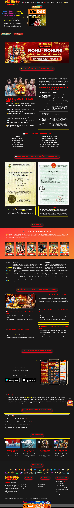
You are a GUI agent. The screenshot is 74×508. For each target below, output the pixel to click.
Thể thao (60, 2)
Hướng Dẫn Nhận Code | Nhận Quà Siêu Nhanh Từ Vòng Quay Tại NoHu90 (45, 450)
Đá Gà (53, 2)
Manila (49, 79)
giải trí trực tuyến (7, 20)
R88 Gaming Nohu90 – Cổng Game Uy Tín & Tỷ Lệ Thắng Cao (61, 450)
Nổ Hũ (34, 2)
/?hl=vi (20, 373)
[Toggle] (6, 416)
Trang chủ (26, 2)
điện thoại (14, 334)
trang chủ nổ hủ (48, 297)
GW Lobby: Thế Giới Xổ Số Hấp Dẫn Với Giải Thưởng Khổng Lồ (13, 450)
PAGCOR (24, 210)
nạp (62, 313)
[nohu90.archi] (12, 2)
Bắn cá (41, 2)
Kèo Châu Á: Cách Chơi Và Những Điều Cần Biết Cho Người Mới (29, 450)
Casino (47, 2)
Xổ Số (67, 2)
